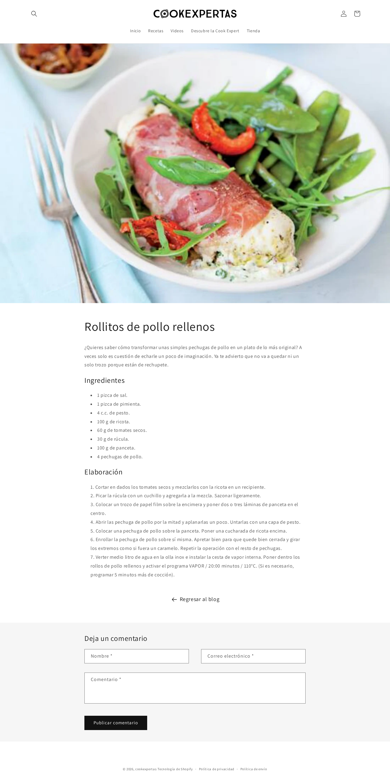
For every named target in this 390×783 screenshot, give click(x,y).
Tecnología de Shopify (175, 769)
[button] (34, 13)
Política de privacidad (216, 769)
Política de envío (253, 769)
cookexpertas (146, 769)
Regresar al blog (200, 599)
